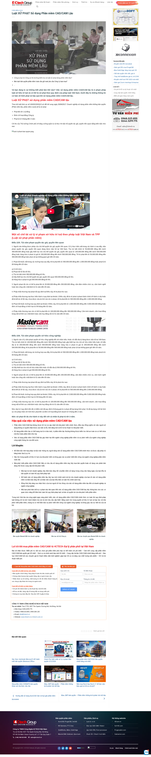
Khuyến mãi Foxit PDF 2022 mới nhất (126, 79)
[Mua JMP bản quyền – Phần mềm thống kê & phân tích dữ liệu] (58, 674)
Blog (21, 10)
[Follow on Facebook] (59, 748)
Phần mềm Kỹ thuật (42, 2)
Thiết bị (84, 2)
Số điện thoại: (88, 571)
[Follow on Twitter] (63, 748)
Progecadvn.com (120, 730)
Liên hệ (110, 2)
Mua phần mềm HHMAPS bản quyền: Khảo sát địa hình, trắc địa (25, 685)
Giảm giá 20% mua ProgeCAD (124, 67)
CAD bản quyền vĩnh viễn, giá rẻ (124, 73)
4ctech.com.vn (38, 617)
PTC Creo (70, 726)
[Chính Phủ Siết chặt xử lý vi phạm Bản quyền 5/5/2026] (58, 649)
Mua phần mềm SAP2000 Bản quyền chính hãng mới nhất (90, 660)
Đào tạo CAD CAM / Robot (95, 726)
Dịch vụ (75, 2)
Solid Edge (74, 730)
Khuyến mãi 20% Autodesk (123, 64)
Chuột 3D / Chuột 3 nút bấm (95, 734)
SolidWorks (62, 730)
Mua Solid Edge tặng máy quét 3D (125, 70)
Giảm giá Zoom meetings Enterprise (126, 82)
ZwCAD (74, 722)
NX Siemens (62, 726)
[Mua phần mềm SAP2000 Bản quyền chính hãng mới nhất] (91, 649)
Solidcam (70, 734)
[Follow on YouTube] (70, 748)
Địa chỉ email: (65, 579)
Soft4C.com (119, 726)
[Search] (37, 6)
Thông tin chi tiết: (89, 579)
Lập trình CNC (91, 730)
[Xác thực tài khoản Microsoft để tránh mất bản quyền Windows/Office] (26, 649)
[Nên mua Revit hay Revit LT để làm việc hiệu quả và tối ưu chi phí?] (91, 674)
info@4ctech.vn (24, 614)
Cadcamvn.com (120, 734)
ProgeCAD (68, 722)
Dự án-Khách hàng (97, 2)
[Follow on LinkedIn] (66, 748)
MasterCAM (62, 734)
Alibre (68, 730)
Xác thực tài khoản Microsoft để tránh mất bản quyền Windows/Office (26, 660)
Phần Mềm (15, 10)
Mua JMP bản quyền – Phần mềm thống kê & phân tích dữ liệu (58, 685)
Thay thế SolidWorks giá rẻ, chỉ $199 (126, 76)
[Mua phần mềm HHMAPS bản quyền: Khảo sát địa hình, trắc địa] (26, 674)
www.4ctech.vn (26, 617)
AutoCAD (61, 722)
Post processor (101, 730)
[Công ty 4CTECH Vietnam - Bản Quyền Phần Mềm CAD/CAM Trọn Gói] (22, 3)
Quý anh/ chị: (65, 571)
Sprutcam (77, 734)
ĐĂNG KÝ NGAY (69, 589)
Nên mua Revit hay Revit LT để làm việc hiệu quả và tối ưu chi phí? (91, 685)
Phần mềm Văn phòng (61, 2)
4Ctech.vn (118, 722)
